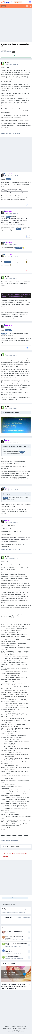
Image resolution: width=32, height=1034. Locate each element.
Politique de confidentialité (19, 1026)
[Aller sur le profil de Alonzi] (3, 944)
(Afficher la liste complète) (23, 917)
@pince (8, 179)
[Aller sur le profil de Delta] (2, 441)
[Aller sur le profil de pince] (2, 63)
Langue (7, 1026)
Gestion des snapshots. (13, 956)
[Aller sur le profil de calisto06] (2, 212)
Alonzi (7, 946)
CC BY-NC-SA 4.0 (16, 1030)
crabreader (8, 953)
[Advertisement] (16, 25)
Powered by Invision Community (16, 1031)
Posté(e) (11, 64)
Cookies (15, 1028)
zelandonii (21, 494)
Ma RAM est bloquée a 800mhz (13, 931)
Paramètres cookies (23, 1028)
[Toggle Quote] (3, 446)
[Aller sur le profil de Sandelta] (3, 957)
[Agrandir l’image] (16, 424)
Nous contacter (7, 1028)
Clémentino (5, 922)
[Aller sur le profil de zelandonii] (2, 175)
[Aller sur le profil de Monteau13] (3, 937)
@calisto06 (19, 247)
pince (4, 50)
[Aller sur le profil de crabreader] (3, 950)
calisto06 (19, 446)
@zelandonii (7, 262)
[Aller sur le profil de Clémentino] (3, 932)
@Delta (18, 229)
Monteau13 (11, 922)
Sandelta (7, 958)
